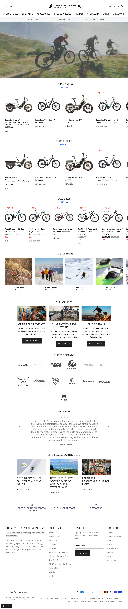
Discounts (53, 544)
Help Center (54, 536)
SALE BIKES (64, 198)
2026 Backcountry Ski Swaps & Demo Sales (30, 481)
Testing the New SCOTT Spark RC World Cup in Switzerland (61, 483)
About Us (53, 533)
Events (52, 572)
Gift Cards (53, 540)
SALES (106, 14)
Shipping (53, 548)
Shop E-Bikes (64, 68)
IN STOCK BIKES (10, 14)
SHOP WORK (93, 14)
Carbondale (112, 548)
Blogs (51, 576)
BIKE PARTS (27, 14)
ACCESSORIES (43, 14)
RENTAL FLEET (96, 344)
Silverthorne (112, 560)
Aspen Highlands (114, 536)
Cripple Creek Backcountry (21, 598)
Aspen (110, 533)
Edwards (111, 540)
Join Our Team (55, 560)
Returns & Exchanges (58, 552)
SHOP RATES (64, 344)
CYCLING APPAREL (62, 14)
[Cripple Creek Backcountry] (64, 6)
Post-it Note (54, 568)
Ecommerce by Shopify (17, 600)
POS (33, 598)
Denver (110, 552)
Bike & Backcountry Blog (64, 454)
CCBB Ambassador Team (60, 564)
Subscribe (82, 553)
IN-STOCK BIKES (64, 83)
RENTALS (79, 14)
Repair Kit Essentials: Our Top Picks (96, 481)
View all (64, 87)
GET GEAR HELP (31, 341)
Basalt (110, 544)
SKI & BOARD (119, 14)
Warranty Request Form (59, 556)
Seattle (110, 556)
